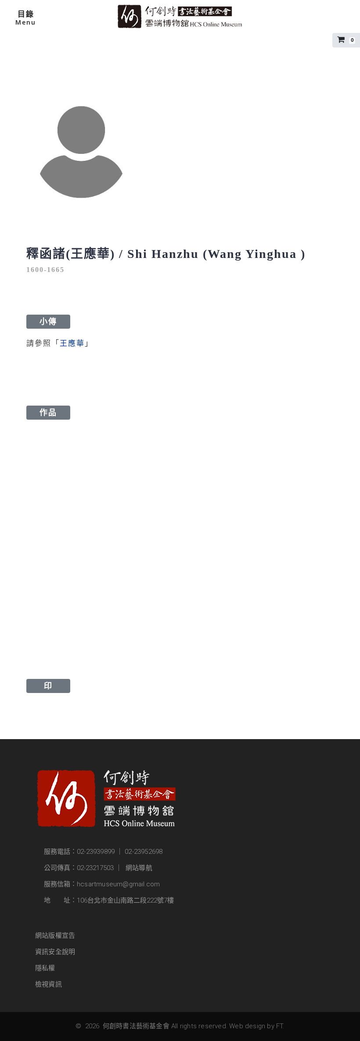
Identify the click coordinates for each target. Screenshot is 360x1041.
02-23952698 (143, 852)
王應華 (72, 343)
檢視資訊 (48, 984)
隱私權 (45, 968)
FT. (280, 1026)
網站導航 (139, 868)
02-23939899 (96, 852)
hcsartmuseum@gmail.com (118, 884)
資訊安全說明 (55, 952)
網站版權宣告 (55, 935)
